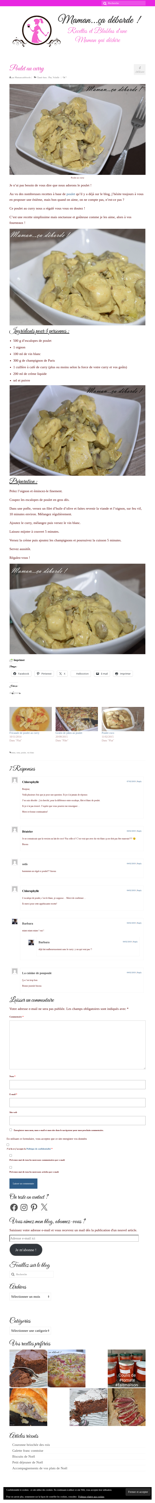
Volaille (56, 77)
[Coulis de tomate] (127, 1368)
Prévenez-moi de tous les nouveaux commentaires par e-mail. (37, 1160)
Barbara (27, 923)
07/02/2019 (131, 781)
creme (13, 753)
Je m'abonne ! (25, 1250)
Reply (139, 781)
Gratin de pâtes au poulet (69, 733)
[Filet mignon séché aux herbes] (127, 1407)
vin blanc (30, 753)
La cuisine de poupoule (37, 973)
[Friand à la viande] (28, 1407)
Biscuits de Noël (23, 1456)
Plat (50, 77)
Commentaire (16, 1017)
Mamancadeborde (23, 77)
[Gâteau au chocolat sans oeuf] (88, 1407)
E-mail (13, 1094)
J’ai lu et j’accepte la (30, 1149)
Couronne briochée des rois (31, 1445)
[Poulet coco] (123, 719)
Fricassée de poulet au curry (24, 733)
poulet (71, 194)
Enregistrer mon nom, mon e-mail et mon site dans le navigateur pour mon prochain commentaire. (59, 1130)
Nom (12, 1076)
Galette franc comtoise (27, 1450)
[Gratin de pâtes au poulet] (77, 719)
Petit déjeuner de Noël (27, 1462)
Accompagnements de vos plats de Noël (39, 1468)
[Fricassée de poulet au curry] (30, 719)
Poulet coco (108, 733)
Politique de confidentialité (38, 1149)
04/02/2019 (131, 831)
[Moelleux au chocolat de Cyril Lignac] (28, 1368)
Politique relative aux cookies (91, 1496)
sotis (25, 864)
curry (18, 753)
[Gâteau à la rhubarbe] (66, 1368)
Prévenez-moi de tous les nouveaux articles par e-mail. (34, 1172)
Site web (13, 1112)
